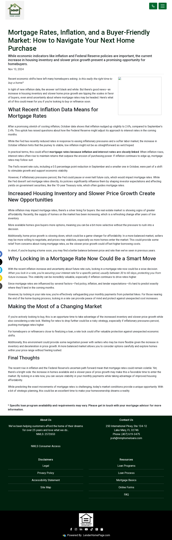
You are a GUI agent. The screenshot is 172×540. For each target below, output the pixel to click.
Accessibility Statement (46, 480)
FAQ (126, 494)
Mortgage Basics (126, 480)
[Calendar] (102, 529)
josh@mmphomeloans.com (126, 438)
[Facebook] (71, 529)
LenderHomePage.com (96, 535)
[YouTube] (86, 529)
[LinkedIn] (81, 529)
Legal (45, 465)
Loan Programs (126, 465)
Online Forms (126, 487)
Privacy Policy (45, 473)
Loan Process (126, 473)
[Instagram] (76, 529)
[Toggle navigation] (163, 6)
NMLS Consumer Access (45, 446)
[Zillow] (97, 529)
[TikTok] (92, 529)
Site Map (45, 487)
